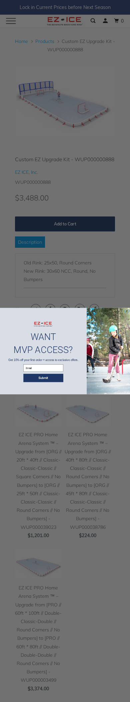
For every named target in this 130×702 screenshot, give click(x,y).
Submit (43, 378)
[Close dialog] (127, 311)
